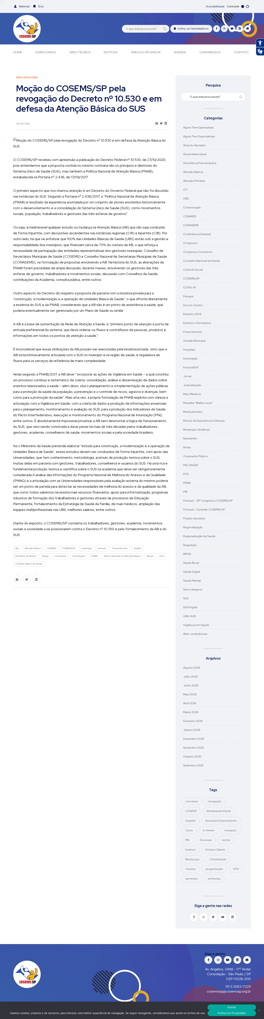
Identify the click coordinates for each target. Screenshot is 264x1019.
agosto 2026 (191, 667)
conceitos (191, 801)
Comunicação (192, 207)
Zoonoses (205, 840)
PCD (186, 474)
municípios (60, 556)
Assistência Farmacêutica (199, 163)
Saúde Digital (191, 571)
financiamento (120, 548)
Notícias (111, 52)
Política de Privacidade (232, 1013)
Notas (187, 447)
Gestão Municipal (194, 340)
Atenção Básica (33, 548)
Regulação (190, 545)
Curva (189, 830)
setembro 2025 (193, 765)
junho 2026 (191, 685)
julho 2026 (190, 676)
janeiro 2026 (191, 730)
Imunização (190, 358)
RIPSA (187, 554)
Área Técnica (80, 52)
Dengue (188, 296)
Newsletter (190, 438)
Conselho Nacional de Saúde (201, 260)
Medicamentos (193, 412)
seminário (191, 878)
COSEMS (51, 548)
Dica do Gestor (193, 305)
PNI (185, 491)
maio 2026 (190, 694)
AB (17, 548)
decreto (102, 548)
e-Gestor (209, 830)
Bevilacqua (192, 859)
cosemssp (86, 548)
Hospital (190, 820)
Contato (241, 52)
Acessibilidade (215, 6)
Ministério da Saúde (25, 556)
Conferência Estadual (197, 234)
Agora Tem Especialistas (199, 136)
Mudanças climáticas (196, 429)
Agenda (180, 52)
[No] (259, 1010)
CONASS (191, 811)
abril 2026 (189, 703)
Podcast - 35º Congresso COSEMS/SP (208, 500)
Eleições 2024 (192, 314)
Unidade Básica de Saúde (29, 563)
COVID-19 (189, 287)
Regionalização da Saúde (199, 536)
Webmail (24, 6)
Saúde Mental (192, 580)
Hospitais (189, 349)
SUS (161, 556)
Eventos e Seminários (197, 323)
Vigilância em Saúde (196, 625)
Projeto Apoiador (194, 518)
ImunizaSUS (190, 367)
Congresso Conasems (197, 252)
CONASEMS (191, 225)
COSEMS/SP (68, 548)
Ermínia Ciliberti (215, 849)
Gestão (137, 548)
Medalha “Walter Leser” (198, 403)
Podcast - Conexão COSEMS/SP (204, 509)
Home (17, 52)
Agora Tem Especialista (198, 127)
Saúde (149, 556)
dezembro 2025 (193, 738)
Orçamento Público (195, 456)
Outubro (190, 869)
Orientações (78, 556)
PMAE (187, 483)
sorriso (226, 840)
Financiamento (192, 332)
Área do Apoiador (146, 52)
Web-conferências (195, 634)
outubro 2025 (192, 756)
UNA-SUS (189, 616)
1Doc (40, 6)
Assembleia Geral (194, 154)
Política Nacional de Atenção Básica (122, 556)
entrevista (214, 878)
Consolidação (217, 859)
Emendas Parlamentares (221, 820)
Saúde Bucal (191, 563)
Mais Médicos (192, 394)
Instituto (190, 849)
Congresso (190, 243)
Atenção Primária (194, 181)
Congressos (210, 52)
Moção (45, 556)
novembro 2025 (193, 747)
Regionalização (193, 527)
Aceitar (231, 1007)
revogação (214, 801)
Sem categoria (192, 589)
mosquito (230, 830)
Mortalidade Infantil (219, 811)
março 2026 (190, 712)
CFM (236, 869)
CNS (186, 198)
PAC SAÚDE (190, 465)
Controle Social (193, 269)
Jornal (187, 376)
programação (214, 869)
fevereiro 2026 (193, 721)
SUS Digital (190, 607)
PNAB (94, 556)
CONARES (189, 216)
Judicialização (192, 385)
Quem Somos (45, 52)
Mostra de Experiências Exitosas (204, 420)
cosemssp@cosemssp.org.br (229, 991)
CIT (185, 189)
